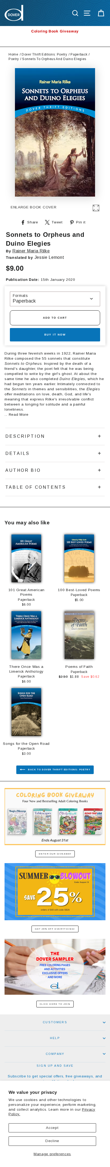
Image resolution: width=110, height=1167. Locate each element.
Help (55, 1038)
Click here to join (55, 1004)
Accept (52, 1128)
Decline (52, 1141)
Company (55, 1053)
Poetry (14, 59)
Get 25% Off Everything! (55, 929)
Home (13, 54)
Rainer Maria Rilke (31, 251)
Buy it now (55, 334)
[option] (55, 31)
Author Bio (23, 470)
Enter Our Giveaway (55, 854)
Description (25, 436)
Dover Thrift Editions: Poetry (44, 54)
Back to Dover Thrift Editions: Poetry (59, 770)
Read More (19, 415)
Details (17, 453)
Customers (55, 1022)
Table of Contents (35, 487)
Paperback (78, 54)
